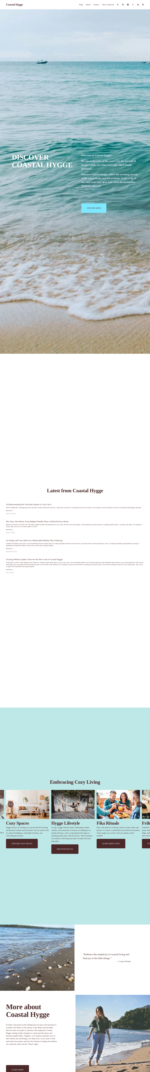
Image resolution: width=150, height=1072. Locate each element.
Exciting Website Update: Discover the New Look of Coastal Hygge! (34, 559)
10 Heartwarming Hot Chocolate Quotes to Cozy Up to (28, 504)
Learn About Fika (111, 844)
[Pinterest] (128, 5)
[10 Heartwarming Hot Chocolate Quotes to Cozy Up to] (74, 501)
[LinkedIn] (138, 5)
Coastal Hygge (14, 4)
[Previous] (11, 804)
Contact (96, 5)
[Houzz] (143, 5)
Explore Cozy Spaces (22, 844)
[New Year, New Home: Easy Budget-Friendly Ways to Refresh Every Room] (75, 518)
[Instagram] (123, 5)
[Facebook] (118, 5)
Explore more (94, 208)
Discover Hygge (65, 849)
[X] (133, 5)
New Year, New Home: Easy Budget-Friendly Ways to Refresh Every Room (37, 521)
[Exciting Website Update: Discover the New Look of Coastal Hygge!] (75, 556)
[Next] (139, 804)
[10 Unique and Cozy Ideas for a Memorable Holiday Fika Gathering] (75, 537)
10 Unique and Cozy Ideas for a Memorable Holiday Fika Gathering (34, 540)
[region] (75, 822)
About (88, 5)
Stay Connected (108, 5)
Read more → (10, 510)
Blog (81, 5)
